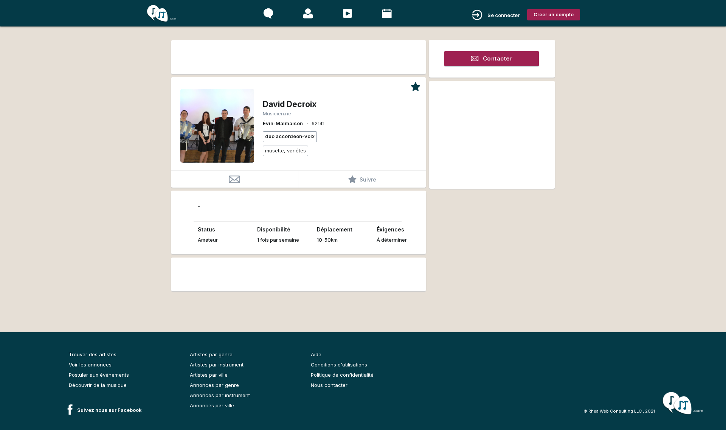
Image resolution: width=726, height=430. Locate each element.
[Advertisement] (298, 55)
